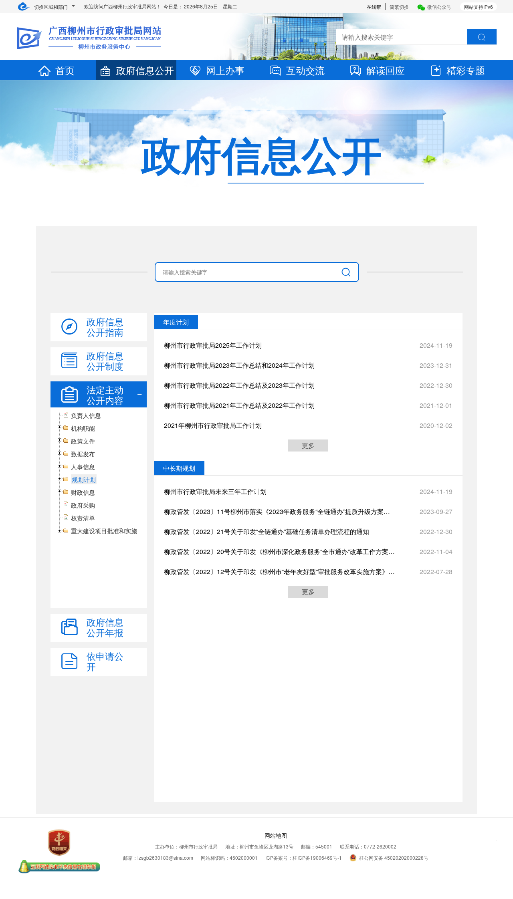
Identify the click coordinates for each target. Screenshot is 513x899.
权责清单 (83, 518)
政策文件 (83, 441)
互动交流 (305, 70)
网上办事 (225, 70)
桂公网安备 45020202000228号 (393, 857)
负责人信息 (86, 415)
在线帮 (374, 6)
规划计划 (84, 479)
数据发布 (83, 454)
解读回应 (385, 70)
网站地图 (276, 835)
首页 (65, 70)
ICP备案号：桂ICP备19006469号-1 (303, 857)
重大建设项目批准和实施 (104, 530)
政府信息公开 (145, 70)
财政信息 (83, 492)
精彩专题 (465, 70)
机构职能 (83, 428)
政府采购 (83, 505)
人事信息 (83, 466)
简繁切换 (399, 6)
